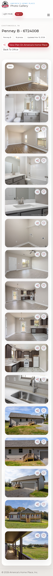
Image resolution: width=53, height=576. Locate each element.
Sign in (19, 14)
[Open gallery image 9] (26, 327)
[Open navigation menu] (49, 15)
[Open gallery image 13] (26, 452)
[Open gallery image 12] (26, 420)
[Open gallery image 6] (26, 233)
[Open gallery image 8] (26, 295)
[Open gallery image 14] (26, 483)
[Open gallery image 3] (26, 139)
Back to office (10, 49)
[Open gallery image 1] (26, 77)
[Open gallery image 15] (26, 514)
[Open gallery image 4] (26, 170)
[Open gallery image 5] (26, 202)
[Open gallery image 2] (26, 108)
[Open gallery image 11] (26, 389)
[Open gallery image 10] (26, 358)
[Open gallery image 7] (26, 264)
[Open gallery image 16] (26, 545)
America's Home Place (22, 3)
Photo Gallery (19, 6)
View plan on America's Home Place (28, 45)
